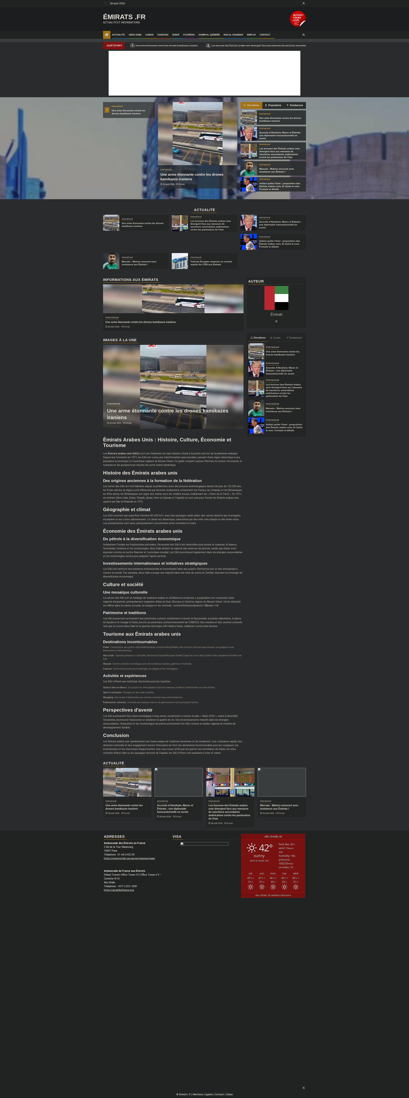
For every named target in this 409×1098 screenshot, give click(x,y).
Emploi (251, 34)
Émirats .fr (124, 17)
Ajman (149, 34)
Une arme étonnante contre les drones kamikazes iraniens (165, 45)
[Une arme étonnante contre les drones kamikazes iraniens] (197, 133)
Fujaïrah (189, 34)
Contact (265, 34)
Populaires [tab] (274, 105)
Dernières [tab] (253, 105)
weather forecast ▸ (273, 895)
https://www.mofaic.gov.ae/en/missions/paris (129, 858)
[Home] (106, 35)
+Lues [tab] (276, 337)
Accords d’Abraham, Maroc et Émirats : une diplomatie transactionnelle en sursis (280, 135)
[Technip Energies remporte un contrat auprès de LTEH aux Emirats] (180, 261)
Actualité (118, 34)
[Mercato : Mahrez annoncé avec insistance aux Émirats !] (248, 168)
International (117, 106)
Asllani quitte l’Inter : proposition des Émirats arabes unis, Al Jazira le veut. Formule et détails (279, 186)
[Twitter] (276, 321)
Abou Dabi (135, 34)
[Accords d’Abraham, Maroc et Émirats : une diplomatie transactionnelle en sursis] (248, 133)
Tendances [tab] (296, 105)
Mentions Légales (203, 1094)
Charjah (162, 34)
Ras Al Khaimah (233, 34)
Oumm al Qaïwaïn (209, 34)
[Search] (304, 35)
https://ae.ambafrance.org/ (119, 890)
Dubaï (175, 34)
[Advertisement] (204, 73)
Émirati (182, 184)
